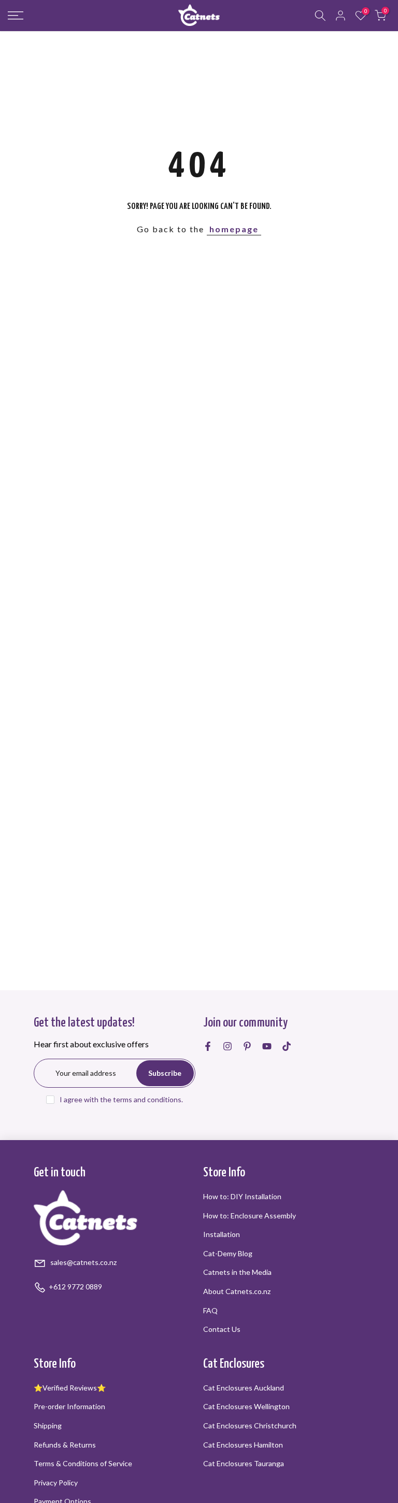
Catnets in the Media (237, 1272)
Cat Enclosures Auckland (243, 1387)
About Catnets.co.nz (237, 1291)
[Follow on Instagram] (227, 1046)
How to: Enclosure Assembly (249, 1215)
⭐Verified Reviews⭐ (70, 1387)
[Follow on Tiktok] (286, 1046)
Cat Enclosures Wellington (246, 1406)
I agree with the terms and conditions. (121, 1099)
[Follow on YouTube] (267, 1046)
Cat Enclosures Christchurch (249, 1425)
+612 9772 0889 (75, 1286)
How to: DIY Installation (242, 1196)
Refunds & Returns (65, 1444)
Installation (221, 1234)
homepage (234, 229)
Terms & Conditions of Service (83, 1463)
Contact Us (221, 1329)
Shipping (48, 1425)
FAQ (210, 1310)
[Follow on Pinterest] (247, 1046)
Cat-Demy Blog (227, 1253)
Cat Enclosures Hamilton (243, 1444)
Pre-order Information (69, 1406)
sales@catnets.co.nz (83, 1262)
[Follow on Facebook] (207, 1046)
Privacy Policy (56, 1482)
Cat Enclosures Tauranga (243, 1463)
